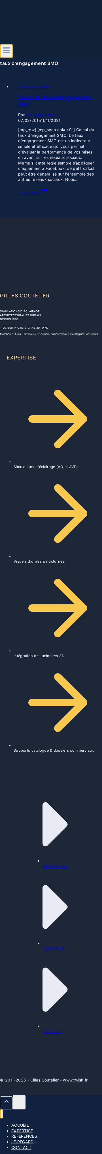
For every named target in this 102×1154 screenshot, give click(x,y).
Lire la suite (33, 192)
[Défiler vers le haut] (6, 1102)
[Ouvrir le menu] (6, 51)
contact (52, 1031)
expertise (53, 948)
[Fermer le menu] (1, 1114)
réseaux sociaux (33, 86)
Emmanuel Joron (40, 114)
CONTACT (21, 1147)
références (55, 866)
